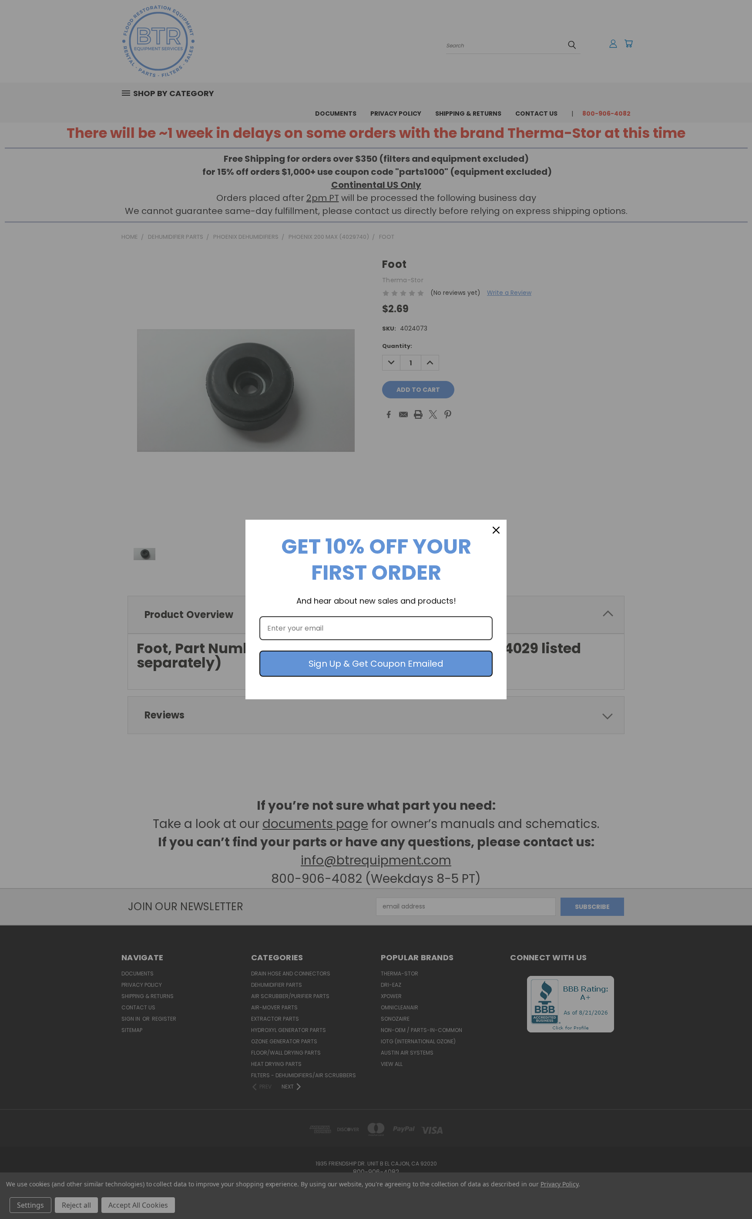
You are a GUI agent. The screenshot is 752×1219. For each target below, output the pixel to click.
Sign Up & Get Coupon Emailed (376, 664)
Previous (729, 1191)
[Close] (496, 530)
